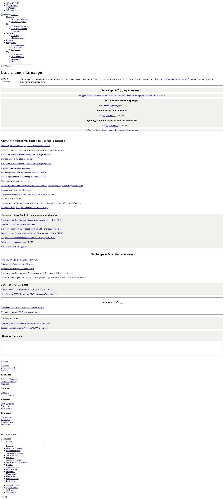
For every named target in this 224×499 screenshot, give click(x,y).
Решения (15, 31)
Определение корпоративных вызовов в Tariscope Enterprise (27, 194)
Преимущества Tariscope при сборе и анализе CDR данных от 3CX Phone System (36, 273)
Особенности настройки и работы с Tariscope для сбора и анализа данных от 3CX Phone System (43, 277)
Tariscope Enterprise (19, 26)
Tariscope (15, 35)
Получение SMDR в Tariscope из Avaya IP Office (22, 307)
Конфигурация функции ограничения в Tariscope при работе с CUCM (32, 233)
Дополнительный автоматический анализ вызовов (23, 172)
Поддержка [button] (11, 42)
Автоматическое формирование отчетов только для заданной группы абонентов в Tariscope (41, 203)
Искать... (5, 66)
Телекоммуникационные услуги (15, 181)
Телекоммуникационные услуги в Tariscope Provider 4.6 (25, 146)
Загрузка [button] (10, 33)
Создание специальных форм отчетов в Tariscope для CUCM (28, 238)
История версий (18, 21)
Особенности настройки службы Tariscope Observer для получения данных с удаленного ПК (42, 185)
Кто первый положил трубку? (14, 246)
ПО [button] (7, 24)
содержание (108, 105)
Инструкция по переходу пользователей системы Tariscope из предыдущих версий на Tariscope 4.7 (121, 95)
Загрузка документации (16, 462)
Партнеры (15, 61)
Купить (9, 40)
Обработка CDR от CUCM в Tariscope (18, 224)
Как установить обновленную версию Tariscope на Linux (26, 154)
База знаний (16, 47)
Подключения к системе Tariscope (16, 190)
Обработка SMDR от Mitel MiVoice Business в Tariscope (25, 323)
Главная (14, 14)
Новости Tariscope (19, 19)
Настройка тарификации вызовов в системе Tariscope (24, 207)
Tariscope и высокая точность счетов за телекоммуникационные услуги (32, 150)
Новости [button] (10, 17)
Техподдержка (17, 45)
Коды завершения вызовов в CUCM (17, 242)
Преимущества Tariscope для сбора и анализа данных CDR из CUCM (31, 220)
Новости (5, 366)
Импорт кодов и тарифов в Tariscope (17, 159)
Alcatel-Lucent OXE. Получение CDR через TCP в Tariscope (27, 290)
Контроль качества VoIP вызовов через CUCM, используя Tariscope (30, 229)
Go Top (4, 497)
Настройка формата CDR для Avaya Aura (19, 312)
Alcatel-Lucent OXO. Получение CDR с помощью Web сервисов (29, 294)
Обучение (15, 49)
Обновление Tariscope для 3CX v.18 (17, 264)
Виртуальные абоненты (11, 199)
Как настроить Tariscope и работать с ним (120, 130)
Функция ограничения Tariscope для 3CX (19, 260)
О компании (16, 54)
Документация (17, 38)
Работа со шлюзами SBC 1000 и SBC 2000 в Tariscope (24, 328)
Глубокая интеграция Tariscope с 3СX (17, 269)
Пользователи (17, 56)
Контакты (15, 59)
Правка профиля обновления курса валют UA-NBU (24, 177)
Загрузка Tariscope (14, 460)
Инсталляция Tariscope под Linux (15, 168)
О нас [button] (8, 52)
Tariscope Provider (19, 28)
